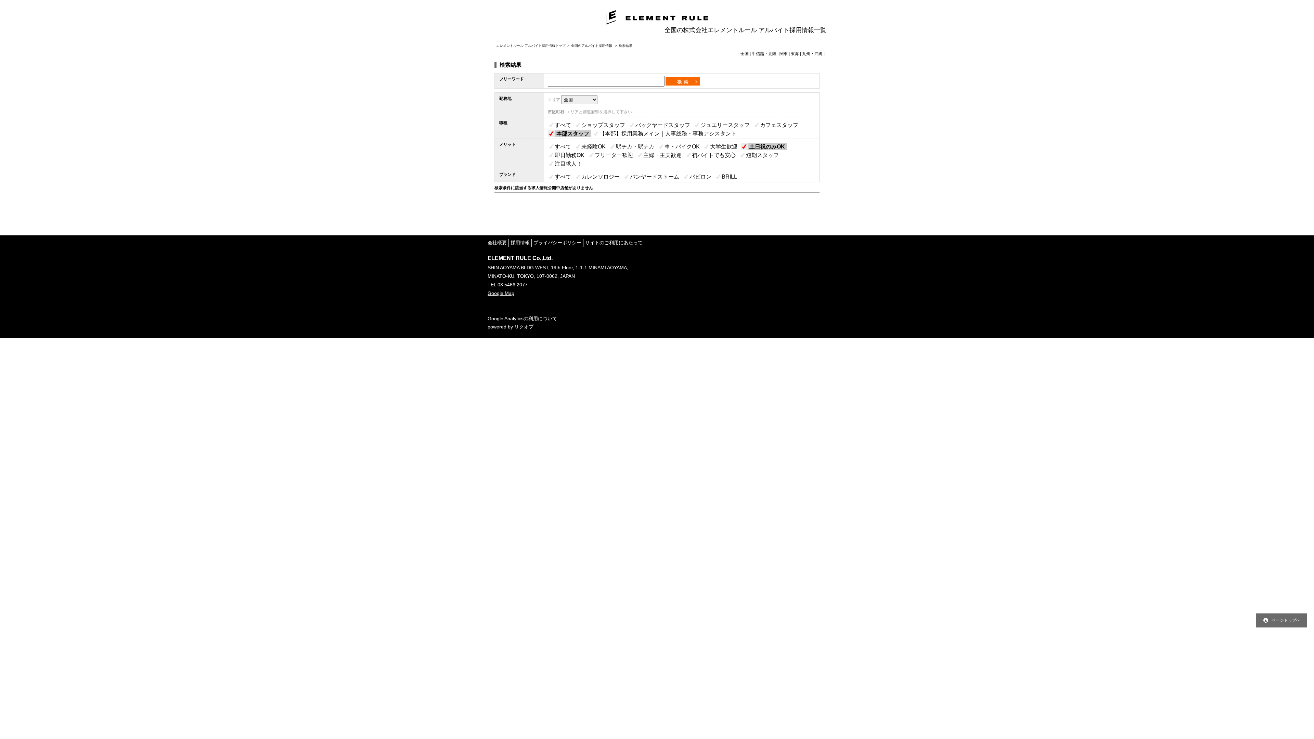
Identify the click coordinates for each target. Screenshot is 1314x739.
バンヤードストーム (654, 177)
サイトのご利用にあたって (614, 242)
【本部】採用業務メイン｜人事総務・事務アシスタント (668, 134)
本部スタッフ (572, 134)
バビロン (700, 177)
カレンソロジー (600, 177)
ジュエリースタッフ (725, 125)
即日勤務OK (569, 155)
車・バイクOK (682, 147)
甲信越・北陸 (764, 53)
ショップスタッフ (603, 125)
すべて (563, 125)
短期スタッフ (762, 155)
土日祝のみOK (767, 147)
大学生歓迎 (723, 147)
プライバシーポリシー (557, 242)
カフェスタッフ (779, 125)
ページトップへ (1286, 620)
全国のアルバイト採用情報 (592, 46)
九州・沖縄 (812, 53)
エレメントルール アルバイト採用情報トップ (531, 46)
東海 (795, 53)
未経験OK (593, 147)
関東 (784, 53)
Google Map (501, 293)
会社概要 (497, 242)
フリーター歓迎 (614, 155)
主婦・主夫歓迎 (662, 155)
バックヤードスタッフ (662, 125)
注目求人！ (568, 164)
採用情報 (520, 242)
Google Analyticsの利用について (522, 318)
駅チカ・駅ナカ (635, 147)
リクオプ (523, 326)
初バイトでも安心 (714, 155)
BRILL (729, 177)
